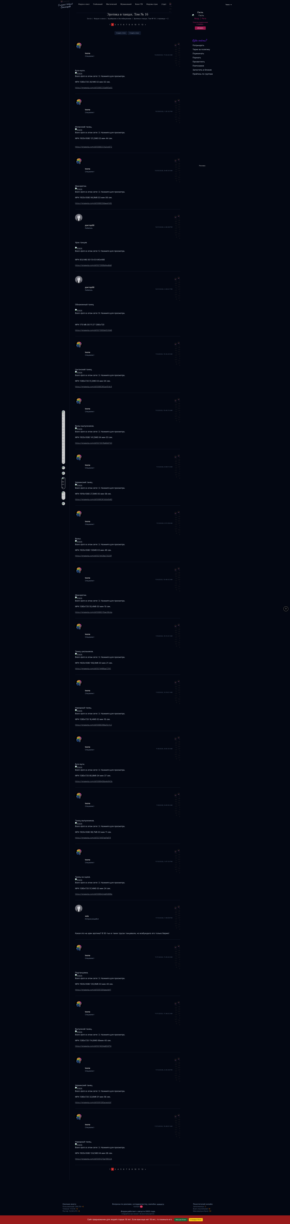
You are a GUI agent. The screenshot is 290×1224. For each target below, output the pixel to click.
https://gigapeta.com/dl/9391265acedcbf (93, 1102)
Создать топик (121, 33)
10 (135, 25)
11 (139, 25)
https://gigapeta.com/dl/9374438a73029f (93, 556)
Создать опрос (134, 33)
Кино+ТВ (139, 4)
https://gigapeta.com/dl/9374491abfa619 (93, 838)
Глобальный (98, 4)
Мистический (111, 4)
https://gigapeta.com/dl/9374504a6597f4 (93, 1046)
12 (142, 25)
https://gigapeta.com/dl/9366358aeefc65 (93, 203)
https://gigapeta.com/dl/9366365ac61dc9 (93, 386)
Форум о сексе (83, 4)
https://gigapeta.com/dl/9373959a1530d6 (93, 330)
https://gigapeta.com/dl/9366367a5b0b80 (93, 499)
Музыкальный (126, 4)
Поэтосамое (198, 66)
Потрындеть (198, 45)
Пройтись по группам (203, 74)
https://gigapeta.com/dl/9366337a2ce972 (93, 147)
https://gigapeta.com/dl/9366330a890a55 (93, 88)
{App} (163, 4)
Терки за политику (201, 49)
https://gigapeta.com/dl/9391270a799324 (93, 1159)
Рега (204, 18)
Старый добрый (65, 5)
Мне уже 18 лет (181, 1219)
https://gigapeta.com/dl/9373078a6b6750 (93, 443)
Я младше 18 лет (195, 1219)
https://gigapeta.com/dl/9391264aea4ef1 (93, 990)
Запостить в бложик (202, 70)
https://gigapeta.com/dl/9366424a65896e (93, 894)
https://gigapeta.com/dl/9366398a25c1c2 (93, 725)
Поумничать (198, 53)
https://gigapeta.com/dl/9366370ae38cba (93, 612)
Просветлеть (199, 62)
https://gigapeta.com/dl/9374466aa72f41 (93, 668)
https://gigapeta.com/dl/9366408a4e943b (93, 781)
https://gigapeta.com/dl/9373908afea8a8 (93, 265)
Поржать (197, 57)
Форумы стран (152, 4)
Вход (196, 18)
